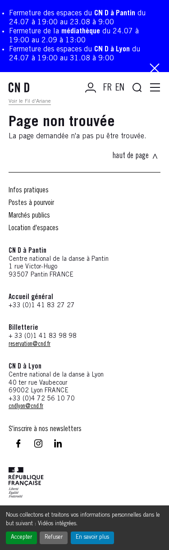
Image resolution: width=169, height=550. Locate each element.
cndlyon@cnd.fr (26, 407)
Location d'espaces (34, 228)
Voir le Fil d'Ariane (30, 101)
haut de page (130, 156)
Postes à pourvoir (31, 203)
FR (107, 88)
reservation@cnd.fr (29, 344)
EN (119, 88)
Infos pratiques (29, 190)
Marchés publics (29, 215)
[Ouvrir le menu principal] (155, 87)
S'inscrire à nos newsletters (45, 429)
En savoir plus (92, 538)
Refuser (54, 538)
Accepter (21, 538)
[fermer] (154, 69)
